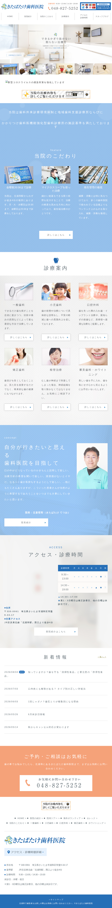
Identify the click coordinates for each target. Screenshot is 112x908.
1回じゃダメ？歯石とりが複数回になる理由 (53, 701)
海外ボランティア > (73, 818)
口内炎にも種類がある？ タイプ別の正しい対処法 (57, 689)
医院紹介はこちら (56, 631)
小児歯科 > (50, 823)
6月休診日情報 (36, 714)
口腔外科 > (64, 823)
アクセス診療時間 (84, 16)
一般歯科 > (35, 823)
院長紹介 (26, 522)
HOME (10, 16)
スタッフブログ (102, 16)
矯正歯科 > (79, 823)
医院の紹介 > (36, 818)
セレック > (92, 818)
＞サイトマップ (56, 900)
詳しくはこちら (56, 235)
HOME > (22, 818)
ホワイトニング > (97, 823)
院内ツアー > (53, 818)
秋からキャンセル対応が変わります (48, 727)
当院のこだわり (46, 16)
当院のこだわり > (18, 823)
